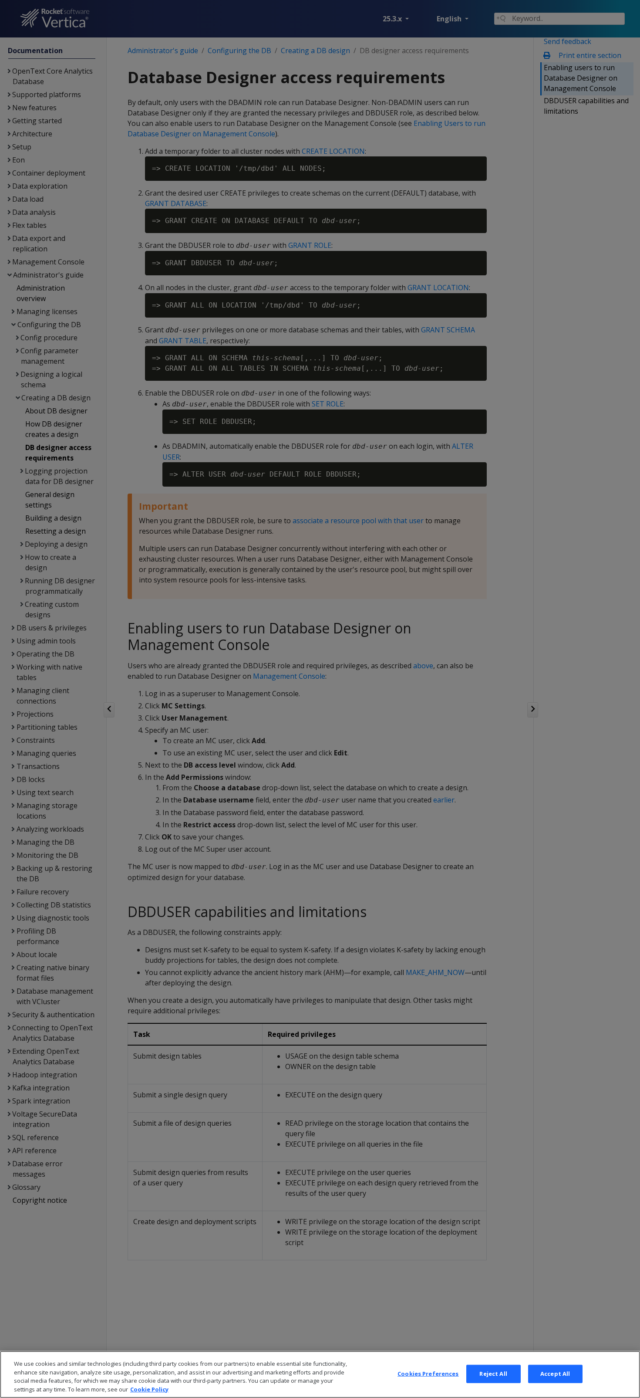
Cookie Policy (149, 1389)
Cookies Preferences (427, 1374)
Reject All (493, 1374)
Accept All (555, 1374)
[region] (320, 1374)
